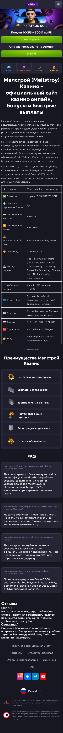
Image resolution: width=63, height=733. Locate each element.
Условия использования (22, 659)
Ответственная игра (40, 652)
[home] (31, 4)
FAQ (31, 666)
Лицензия (49, 659)
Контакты (16, 652)
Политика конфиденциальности (31, 645)
